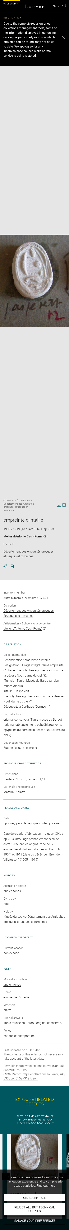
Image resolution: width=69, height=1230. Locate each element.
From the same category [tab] (35, 1122)
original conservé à (49, 1023)
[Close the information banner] (63, 37)
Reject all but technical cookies (34, 1209)
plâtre (7, 1010)
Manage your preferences (34, 1221)
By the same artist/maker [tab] (35, 1116)
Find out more (46, 1185)
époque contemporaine (18, 1036)
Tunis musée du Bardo (18, 1023)
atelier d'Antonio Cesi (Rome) (23, 536)
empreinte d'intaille (16, 997)
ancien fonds (12, 984)
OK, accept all (34, 1198)
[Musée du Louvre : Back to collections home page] (34, 6)
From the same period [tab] (35, 1119)
